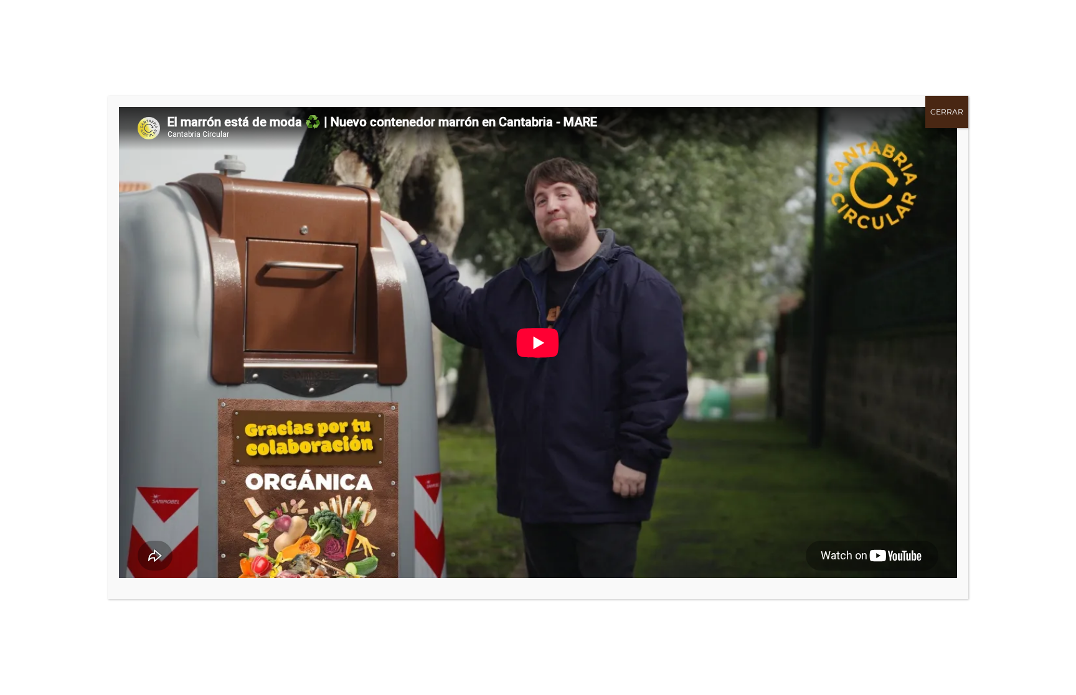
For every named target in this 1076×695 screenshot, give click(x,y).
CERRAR (946, 111)
